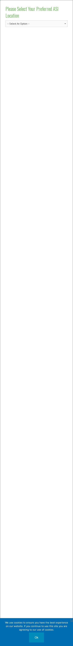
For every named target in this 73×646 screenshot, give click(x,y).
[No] (71, 620)
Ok (36, 637)
